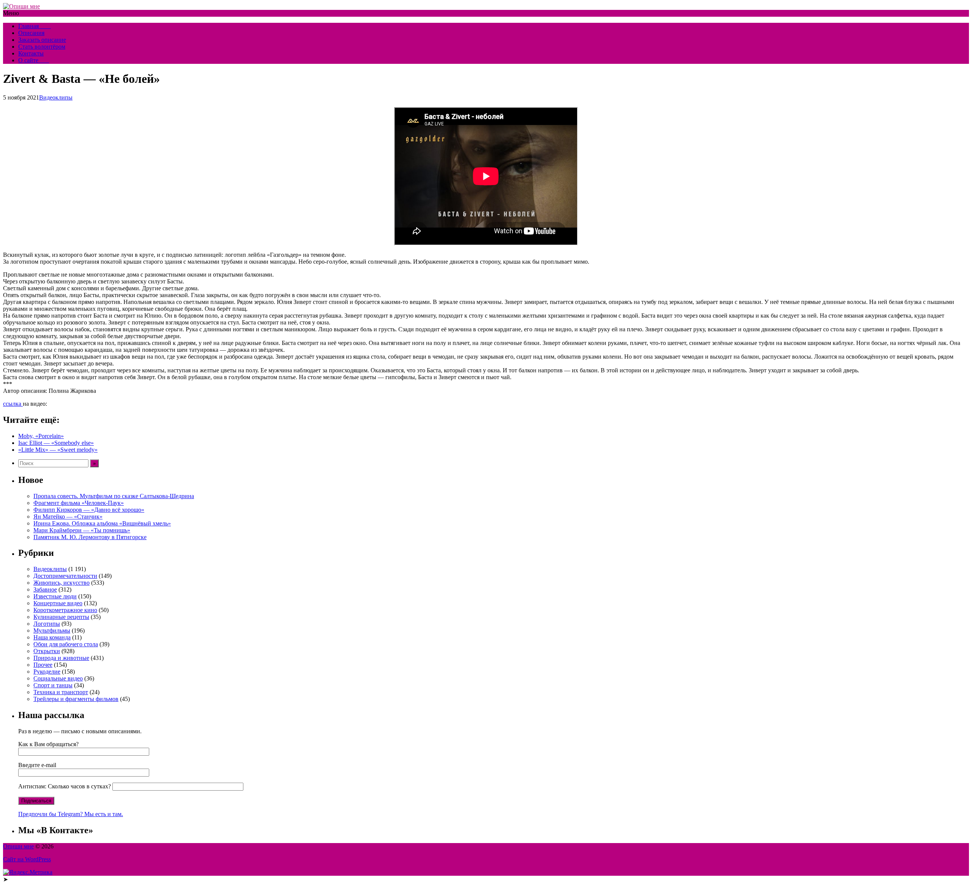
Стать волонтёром (41, 46)
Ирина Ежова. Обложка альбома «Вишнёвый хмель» (102, 523)
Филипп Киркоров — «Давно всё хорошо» (88, 509)
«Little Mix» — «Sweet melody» (58, 449)
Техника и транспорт (60, 692)
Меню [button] (11, 13)
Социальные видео (58, 678)
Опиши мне (18, 846)
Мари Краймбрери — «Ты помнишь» (81, 530)
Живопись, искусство (61, 582)
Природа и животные (61, 658)
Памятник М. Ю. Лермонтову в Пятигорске (90, 537)
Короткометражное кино (65, 610)
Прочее (42, 664)
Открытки (46, 651)
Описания (31, 33)
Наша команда (52, 637)
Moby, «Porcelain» (41, 436)
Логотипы (46, 623)
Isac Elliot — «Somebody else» (56, 443)
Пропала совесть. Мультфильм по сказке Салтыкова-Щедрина (113, 496)
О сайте (33, 60)
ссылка (13, 403)
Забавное (45, 589)
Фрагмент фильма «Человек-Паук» (78, 503)
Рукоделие (46, 671)
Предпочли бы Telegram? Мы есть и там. (70, 814)
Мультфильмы (51, 630)
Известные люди (55, 596)
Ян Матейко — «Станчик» (68, 516)
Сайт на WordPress (27, 859)
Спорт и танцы (53, 685)
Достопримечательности (65, 576)
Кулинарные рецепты (61, 617)
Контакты (31, 53)
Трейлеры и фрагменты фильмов (75, 699)
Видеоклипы (56, 97)
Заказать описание (42, 39)
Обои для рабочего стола (65, 644)
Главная (34, 26)
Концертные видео (57, 603)
